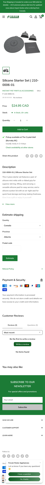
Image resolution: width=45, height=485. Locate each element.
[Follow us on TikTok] (22, 456)
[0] (40, 16)
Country (5, 220)
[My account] (36, 16)
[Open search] (31, 16)
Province (6, 231)
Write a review (22, 344)
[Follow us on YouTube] (17, 456)
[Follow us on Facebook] (4, 456)
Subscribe (22, 407)
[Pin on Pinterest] (31, 156)
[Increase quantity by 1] (27, 120)
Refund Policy (8, 269)
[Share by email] (41, 156)
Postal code (7, 243)
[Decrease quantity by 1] (14, 120)
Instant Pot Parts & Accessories (17, 91)
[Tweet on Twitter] (36, 156)
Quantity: (6, 120)
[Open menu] (3, 17)
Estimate (10, 258)
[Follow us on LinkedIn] (27, 456)
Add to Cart (22, 129)
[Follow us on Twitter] (8, 456)
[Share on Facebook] (27, 156)
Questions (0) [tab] (32, 325)
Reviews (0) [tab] (12, 325)
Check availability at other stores (19, 147)
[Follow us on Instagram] (13, 456)
